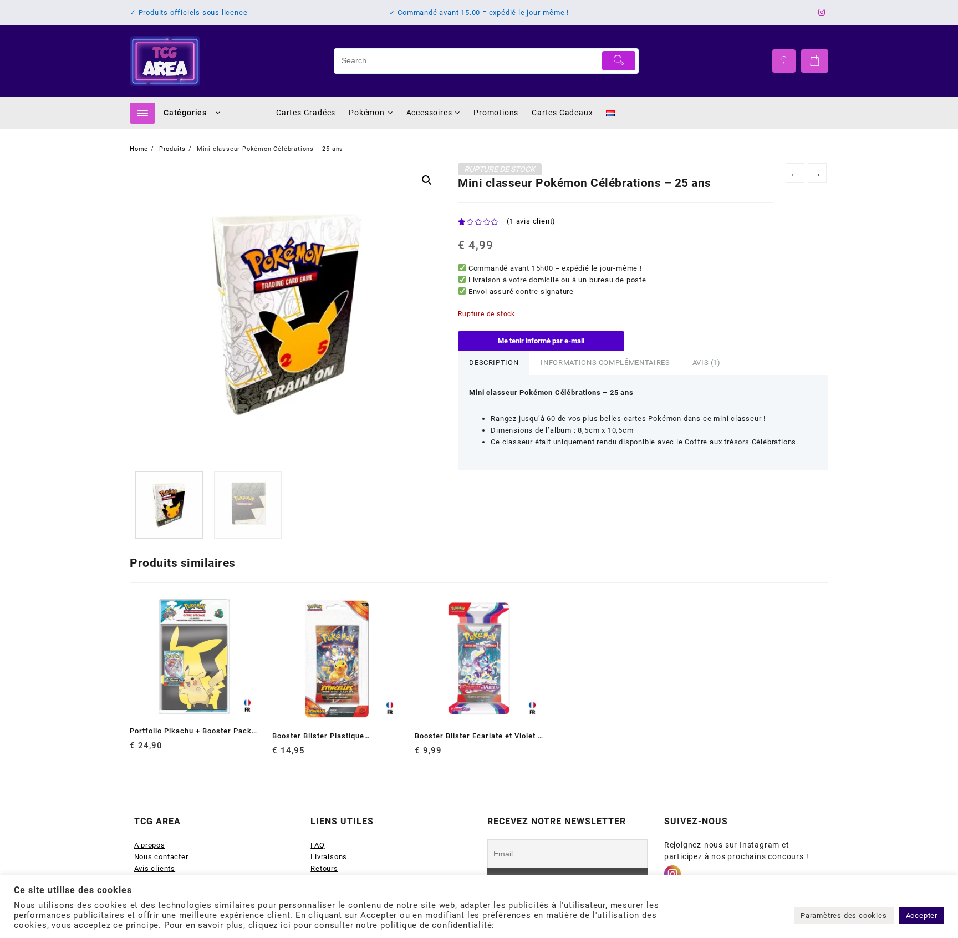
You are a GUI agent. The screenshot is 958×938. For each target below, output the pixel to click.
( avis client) (531, 221)
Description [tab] (493, 362)
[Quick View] (161, 749)
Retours (324, 868)
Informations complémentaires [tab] (605, 362)
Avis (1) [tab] (706, 362)
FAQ (317, 845)
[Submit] (619, 60)
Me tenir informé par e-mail (541, 341)
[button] (427, 180)
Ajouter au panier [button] (139, 749)
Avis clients (155, 868)
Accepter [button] (921, 915)
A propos (149, 845)
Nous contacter (161, 857)
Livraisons (328, 857)
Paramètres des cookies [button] (844, 915)
